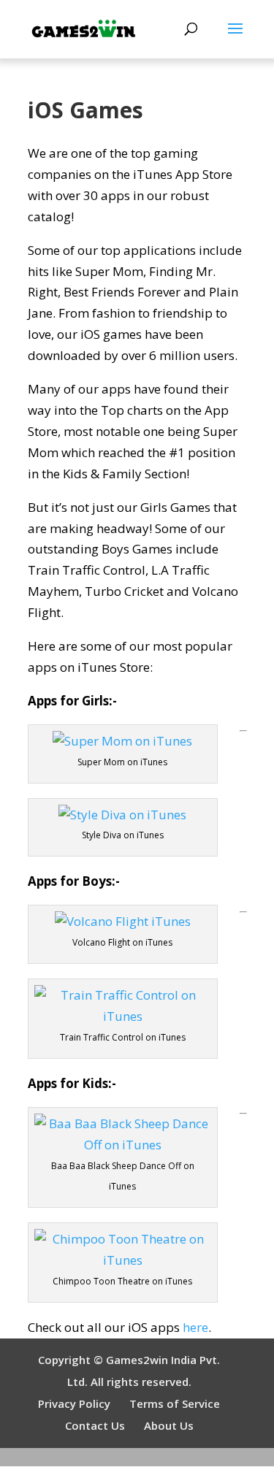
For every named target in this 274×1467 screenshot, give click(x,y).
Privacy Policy (74, 1403)
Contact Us (95, 1425)
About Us (169, 1425)
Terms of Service (174, 1403)
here (195, 1327)
